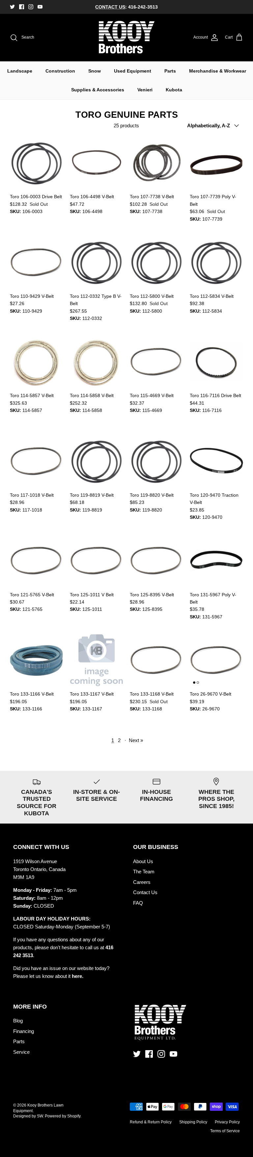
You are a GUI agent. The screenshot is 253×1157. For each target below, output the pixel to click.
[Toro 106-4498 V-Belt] (96, 163)
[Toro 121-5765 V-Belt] (36, 561)
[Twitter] (12, 6)
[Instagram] (30, 6)
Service (21, 1052)
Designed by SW (28, 1116)
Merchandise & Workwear (217, 71)
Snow (94, 71)
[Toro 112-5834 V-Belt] (216, 262)
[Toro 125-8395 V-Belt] (156, 561)
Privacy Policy (227, 1122)
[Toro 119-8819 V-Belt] (96, 461)
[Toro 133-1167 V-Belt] (96, 660)
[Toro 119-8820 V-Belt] (156, 461)
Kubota (174, 89)
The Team (144, 871)
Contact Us (145, 892)
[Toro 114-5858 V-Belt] (96, 362)
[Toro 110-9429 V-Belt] (36, 262)
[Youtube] (40, 6)
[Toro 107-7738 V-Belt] (156, 163)
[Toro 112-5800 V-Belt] (156, 262)
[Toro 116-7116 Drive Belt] (216, 362)
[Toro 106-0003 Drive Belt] (36, 163)
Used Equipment (132, 71)
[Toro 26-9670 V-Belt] (216, 660)
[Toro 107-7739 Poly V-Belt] (216, 163)
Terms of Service (225, 1131)
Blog (18, 1020)
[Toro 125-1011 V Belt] (96, 561)
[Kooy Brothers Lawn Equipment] (126, 37)
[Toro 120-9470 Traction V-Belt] (216, 461)
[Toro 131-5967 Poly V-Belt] (216, 561)
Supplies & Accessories (97, 89)
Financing (23, 1031)
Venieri (145, 89)
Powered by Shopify (62, 1116)
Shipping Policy (193, 1122)
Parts (170, 71)
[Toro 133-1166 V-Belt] (36, 660)
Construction (60, 71)
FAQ (138, 903)
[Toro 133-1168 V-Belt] (156, 660)
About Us (143, 861)
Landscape (19, 71)
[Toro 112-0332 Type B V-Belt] (96, 262)
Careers (142, 882)
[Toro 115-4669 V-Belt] (156, 362)
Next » (136, 740)
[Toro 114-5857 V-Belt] (36, 362)
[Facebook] (21, 6)
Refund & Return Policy (151, 1122)
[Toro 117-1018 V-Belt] (36, 461)
